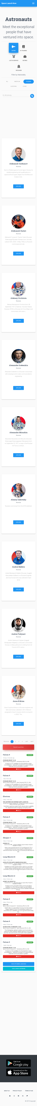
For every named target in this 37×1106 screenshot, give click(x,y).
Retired (25, 60)
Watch (19, 769)
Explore (18, 186)
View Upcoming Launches (18, 964)
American (17, 81)
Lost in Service (13, 60)
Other (24, 86)
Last (26, 741)
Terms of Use (29, 1090)
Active (14, 50)
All (7, 81)
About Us (7, 1090)
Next (32, 741)
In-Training (23, 50)
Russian (28, 81)
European (14, 86)
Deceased (19, 70)
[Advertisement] (18, 116)
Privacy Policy (17, 1090)
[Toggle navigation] (33, 3)
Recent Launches (18, 747)
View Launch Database (18, 968)
